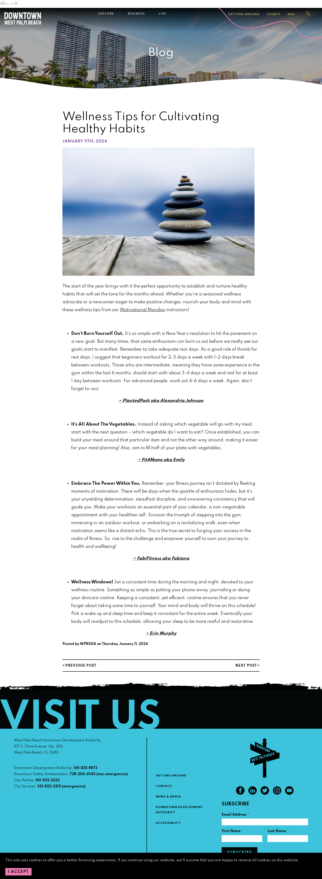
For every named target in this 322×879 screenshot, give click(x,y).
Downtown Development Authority (179, 810)
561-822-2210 (49, 786)
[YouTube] (289, 794)
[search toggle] (308, 13)
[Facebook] (240, 794)
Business (136, 13)
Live (162, 13)
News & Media (168, 796)
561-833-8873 (85, 768)
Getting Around (244, 14)
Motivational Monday (142, 310)
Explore (106, 13)
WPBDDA (88, 644)
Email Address (235, 815)
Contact (164, 786)
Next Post (246, 666)
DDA (291, 14)
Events (273, 14)
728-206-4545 (83, 774)
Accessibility (168, 823)
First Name (232, 831)
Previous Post (80, 666)
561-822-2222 (47, 780)
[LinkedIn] (252, 794)
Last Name (278, 831)
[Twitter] (264, 794)
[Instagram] (277, 794)
